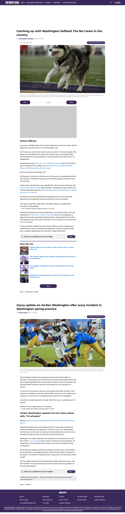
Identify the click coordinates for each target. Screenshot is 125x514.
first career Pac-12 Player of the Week (41, 215)
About (23, 2)
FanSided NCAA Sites (69, 2)
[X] (111, 2)
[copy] (30, 42)
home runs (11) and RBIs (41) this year (48, 163)
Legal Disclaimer (99, 500)
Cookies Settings (64, 503)
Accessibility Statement (28, 503)
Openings (46, 496)
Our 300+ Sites (82, 496)
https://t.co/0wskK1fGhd (62, 204)
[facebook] (114, 2)
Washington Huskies (32, 292)
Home (22, 292)
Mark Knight (23, 312)
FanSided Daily (99, 496)
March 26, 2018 (49, 208)
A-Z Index (46, 503)
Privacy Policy (47, 500)
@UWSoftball (41, 197)
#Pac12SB (36, 204)
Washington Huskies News (35, 2)
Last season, (34, 441)
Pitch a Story (24, 500)
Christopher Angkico (26, 38)
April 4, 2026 (50, 409)
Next (71, 102)
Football (28, 484)
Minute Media (10, 507)
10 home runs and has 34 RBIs (30, 188)
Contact (61, 496)
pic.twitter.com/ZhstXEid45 (29, 206)
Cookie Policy (81, 500)
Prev (25, 102)
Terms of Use (63, 500)
